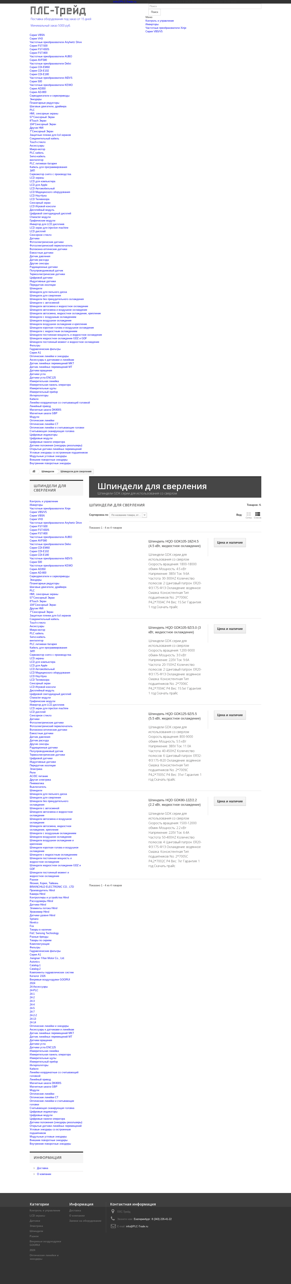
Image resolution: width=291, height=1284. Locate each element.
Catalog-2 (35, 968)
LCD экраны (37, 177)
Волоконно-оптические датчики (48, 249)
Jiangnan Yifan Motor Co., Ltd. (47, 958)
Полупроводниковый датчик (46, 270)
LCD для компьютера (42, 181)
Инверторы (152, 24)
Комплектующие (39, 943)
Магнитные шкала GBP (43, 413)
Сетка (249, 517)
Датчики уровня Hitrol (42, 915)
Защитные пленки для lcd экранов (50, 134)
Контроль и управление (160, 20)
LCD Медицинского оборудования (50, 192)
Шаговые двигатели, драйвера (48, 106)
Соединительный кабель (44, 138)
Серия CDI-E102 (39, 70)
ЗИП (32, 170)
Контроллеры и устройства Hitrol (49, 897)
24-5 (32, 1008)
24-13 (33, 1018)
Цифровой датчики (41, 277)
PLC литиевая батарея (43, 163)
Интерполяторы (39, 395)
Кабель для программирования (48, 167)
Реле (33, 772)
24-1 (32, 993)
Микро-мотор (37, 149)
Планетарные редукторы (44, 102)
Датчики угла (38, 374)
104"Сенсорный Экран (43, 124)
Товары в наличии (40, 929)
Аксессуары (37, 145)
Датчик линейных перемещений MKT (52, 363)
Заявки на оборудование (85, 1220)
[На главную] (34, 471)
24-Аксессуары (39, 986)
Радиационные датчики (44, 266)
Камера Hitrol (37, 893)
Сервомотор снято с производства (50, 174)
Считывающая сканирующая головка (52, 431)
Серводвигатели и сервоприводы (49, 95)
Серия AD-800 (38, 92)
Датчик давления (40, 256)
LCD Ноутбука (38, 195)
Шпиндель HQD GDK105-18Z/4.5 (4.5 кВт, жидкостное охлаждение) (174, 543)
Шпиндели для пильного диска (48, 291)
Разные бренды (39, 936)
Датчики (34, 238)
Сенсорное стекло (40, 234)
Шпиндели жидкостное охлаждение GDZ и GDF (58, 338)
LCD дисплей (38, 231)
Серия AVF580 (38, 59)
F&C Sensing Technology (44, 933)
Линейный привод (40, 406)
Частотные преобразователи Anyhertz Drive (56, 42)
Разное (34, 879)
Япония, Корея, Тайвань (44, 883)
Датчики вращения (41, 370)
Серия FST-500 (39, 45)
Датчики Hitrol (38, 904)
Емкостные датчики (41, 252)
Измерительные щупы (43, 388)
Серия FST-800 (39, 52)
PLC (32, 109)
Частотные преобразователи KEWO (51, 84)
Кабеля (34, 399)
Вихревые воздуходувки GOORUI (50, 979)
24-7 (32, 1011)
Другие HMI (37, 127)
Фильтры (35, 345)
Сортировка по (98, 514)
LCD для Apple (38, 184)
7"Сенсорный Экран (41, 131)
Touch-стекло (38, 142)
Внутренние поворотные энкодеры (50, 463)
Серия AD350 (38, 88)
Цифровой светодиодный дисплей (50, 213)
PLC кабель (37, 152)
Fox (32, 926)
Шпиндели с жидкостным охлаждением (53, 331)
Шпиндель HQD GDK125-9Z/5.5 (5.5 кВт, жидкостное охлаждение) (174, 716)
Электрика (36, 769)
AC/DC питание (39, 776)
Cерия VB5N (37, 35)
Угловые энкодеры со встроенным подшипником (59, 452)
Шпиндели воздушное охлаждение (50, 320)
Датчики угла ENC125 (43, 377)
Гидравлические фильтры (45, 349)
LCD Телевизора (39, 199)
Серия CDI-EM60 (40, 67)
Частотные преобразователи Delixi (50, 63)
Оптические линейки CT (44, 424)
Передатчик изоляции (43, 284)
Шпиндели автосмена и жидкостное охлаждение (59, 306)
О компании (43, 1174)
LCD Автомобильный (42, 188)
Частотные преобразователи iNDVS (51, 77)
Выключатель (38, 786)
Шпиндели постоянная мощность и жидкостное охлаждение (66, 334)
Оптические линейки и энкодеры (49, 356)
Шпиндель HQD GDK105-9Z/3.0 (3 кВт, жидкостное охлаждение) (174, 630)
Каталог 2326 (38, 975)
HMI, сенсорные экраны (44, 113)
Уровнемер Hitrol (39, 911)
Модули (34, 416)
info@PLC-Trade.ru (137, 1226)
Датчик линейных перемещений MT (51, 366)
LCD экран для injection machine (49, 227)
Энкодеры (36, 99)
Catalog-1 (35, 965)
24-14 (33, 1022)
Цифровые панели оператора (47, 441)
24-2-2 (33, 1015)
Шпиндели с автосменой (44, 302)
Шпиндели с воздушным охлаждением (53, 316)
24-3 (32, 1000)
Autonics (35, 961)
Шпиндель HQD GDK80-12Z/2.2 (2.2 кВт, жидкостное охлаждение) (174, 802)
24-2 (32, 997)
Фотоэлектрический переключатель (51, 245)
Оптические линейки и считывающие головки (57, 427)
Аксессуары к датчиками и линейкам (52, 359)
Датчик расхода (39, 259)
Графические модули (42, 220)
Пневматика (37, 783)
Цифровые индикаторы (43, 434)
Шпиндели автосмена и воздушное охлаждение (58, 309)
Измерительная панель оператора (50, 384)
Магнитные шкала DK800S (45, 409)
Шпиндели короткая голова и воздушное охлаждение (62, 327)
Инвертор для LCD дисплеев (47, 224)
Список (257, 517)
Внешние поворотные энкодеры (49, 459)
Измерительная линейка (44, 381)
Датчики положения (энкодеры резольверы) (56, 445)
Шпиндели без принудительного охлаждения (57, 299)
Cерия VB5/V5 (154, 31)
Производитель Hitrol (42, 890)
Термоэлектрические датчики (47, 274)
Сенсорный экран (40, 202)
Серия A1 (35, 352)
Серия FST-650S (39, 49)
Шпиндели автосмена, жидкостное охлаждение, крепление (65, 313)
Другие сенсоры (39, 263)
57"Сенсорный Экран (42, 117)
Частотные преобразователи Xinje (166, 27)
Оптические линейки (42, 420)
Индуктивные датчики (43, 281)
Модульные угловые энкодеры (48, 456)
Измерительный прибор (44, 391)
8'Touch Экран (38, 120)
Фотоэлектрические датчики (47, 242)
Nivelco (34, 922)
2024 (32, 983)
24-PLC (34, 990)
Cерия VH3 (36, 38)
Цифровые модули (41, 438)
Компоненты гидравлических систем (52, 972)
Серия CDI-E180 (39, 74)
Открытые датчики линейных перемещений (56, 448)
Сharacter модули (40, 217)
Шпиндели (36, 288)
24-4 (32, 1004)
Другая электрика (40, 779)
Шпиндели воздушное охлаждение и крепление (58, 324)
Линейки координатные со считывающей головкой (60, 402)
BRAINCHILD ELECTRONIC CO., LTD (52, 886)
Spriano (34, 918)
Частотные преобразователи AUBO (51, 56)
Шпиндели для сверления (45, 295)
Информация (48, 1157)
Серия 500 (36, 81)
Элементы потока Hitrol (43, 908)
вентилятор (36, 159)
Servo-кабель (38, 156)
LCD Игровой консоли (43, 206)
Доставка (42, 1168)
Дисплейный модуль (42, 209)
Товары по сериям (40, 940)
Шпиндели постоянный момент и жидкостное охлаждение (64, 341)
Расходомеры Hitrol (41, 901)
